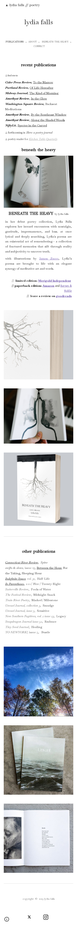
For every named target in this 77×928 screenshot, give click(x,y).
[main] (38, 22)
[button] (6, 920)
